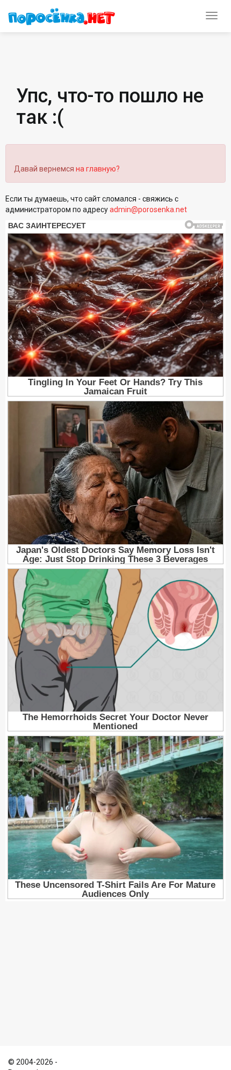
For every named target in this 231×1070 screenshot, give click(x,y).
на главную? (98, 168)
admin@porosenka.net (148, 209)
